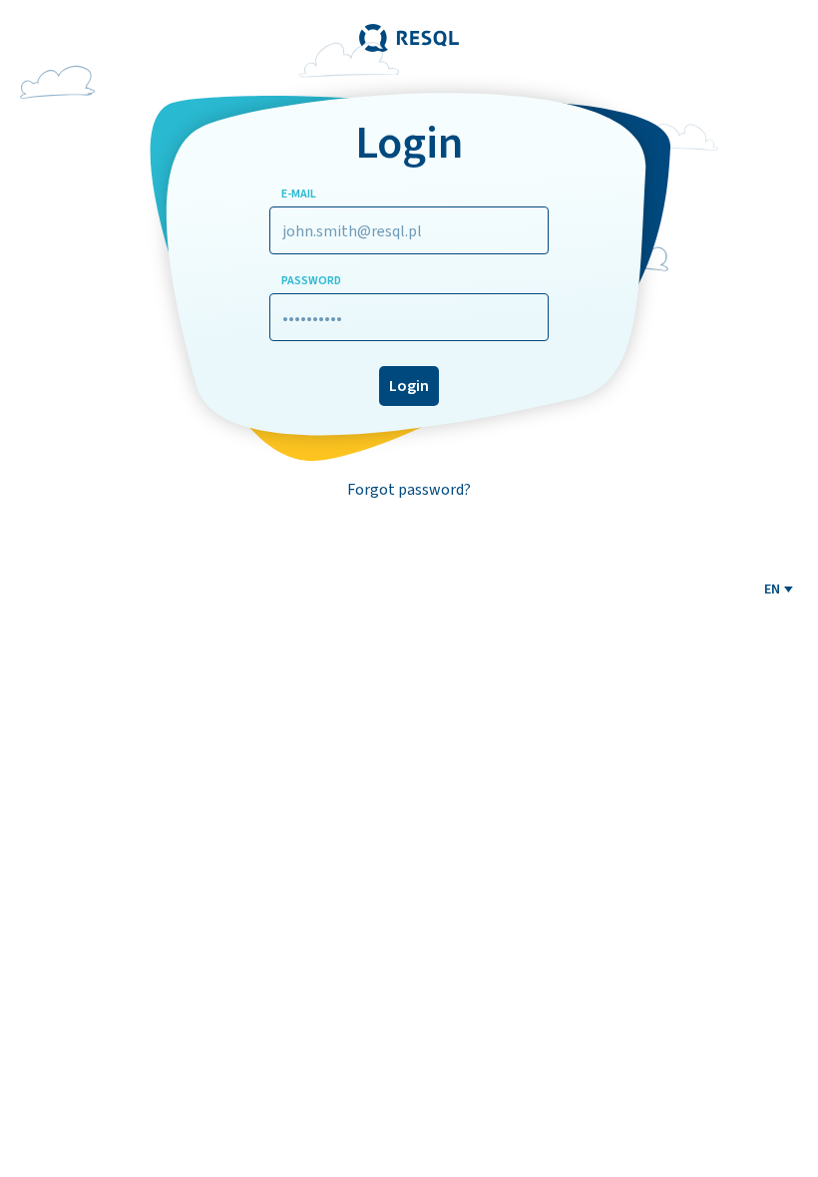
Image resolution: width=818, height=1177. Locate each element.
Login (409, 385)
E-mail (298, 193)
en (772, 589)
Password (311, 280)
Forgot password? (409, 489)
